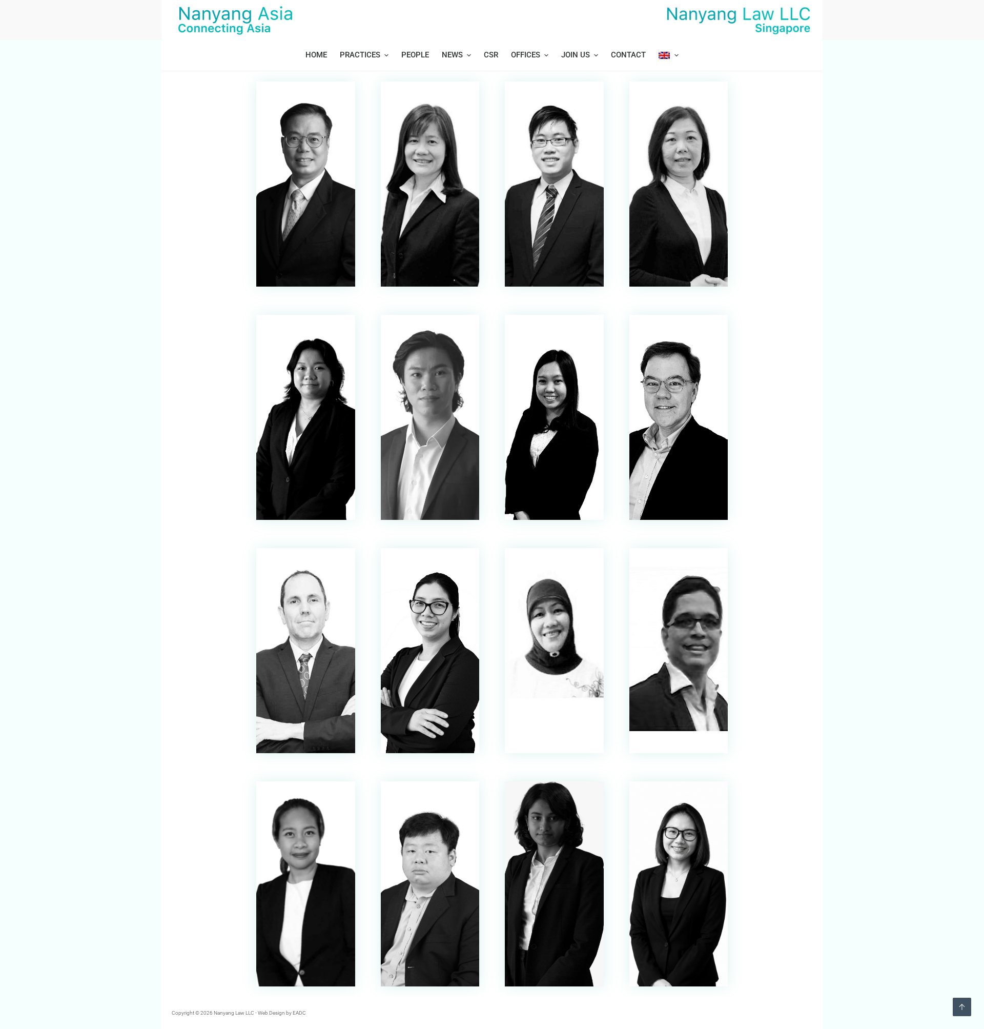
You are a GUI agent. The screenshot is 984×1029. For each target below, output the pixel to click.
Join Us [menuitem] (575, 54)
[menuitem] (665, 55)
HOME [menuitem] (316, 54)
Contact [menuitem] (628, 54)
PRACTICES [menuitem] (360, 54)
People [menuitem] (415, 54)
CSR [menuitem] (491, 54)
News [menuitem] (452, 54)
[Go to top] (962, 1007)
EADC (299, 1013)
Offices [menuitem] (525, 54)
